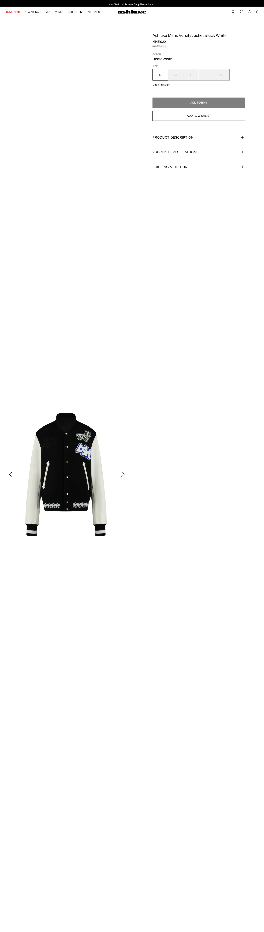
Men (47, 12)
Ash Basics (94, 12)
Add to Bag (198, 102)
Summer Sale (13, 12)
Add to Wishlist (199, 115)
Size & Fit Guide (160, 85)
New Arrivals (33, 12)
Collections (75, 12)
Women (59, 12)
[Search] (233, 12)
